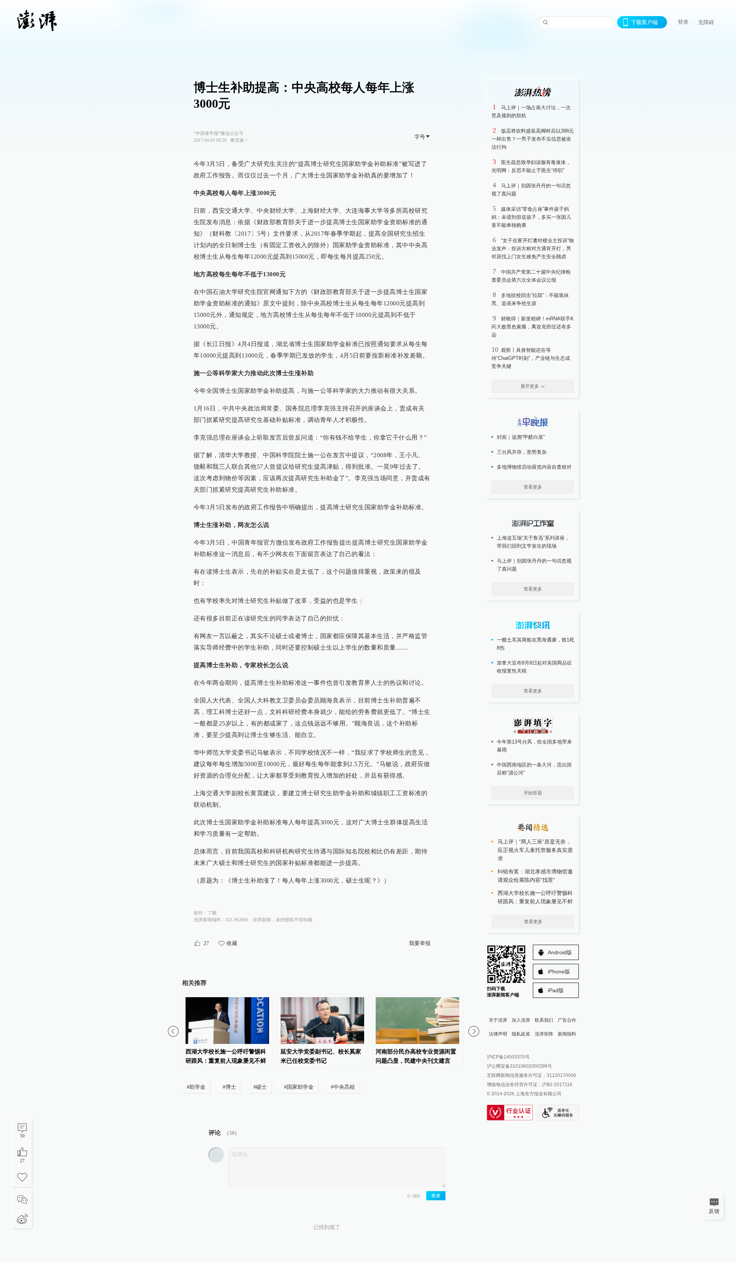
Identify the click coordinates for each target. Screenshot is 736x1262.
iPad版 (556, 990)
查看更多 (533, 487)
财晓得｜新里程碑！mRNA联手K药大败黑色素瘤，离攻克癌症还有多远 (532, 327)
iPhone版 (559, 971)
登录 (683, 22)
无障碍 (706, 22)
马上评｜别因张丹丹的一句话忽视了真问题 (534, 565)
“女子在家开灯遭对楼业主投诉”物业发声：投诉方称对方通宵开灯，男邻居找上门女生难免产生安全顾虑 (532, 248)
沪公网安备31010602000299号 (519, 1066)
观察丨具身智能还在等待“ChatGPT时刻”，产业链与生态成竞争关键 (530, 358)
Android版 (560, 952)
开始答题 (533, 793)
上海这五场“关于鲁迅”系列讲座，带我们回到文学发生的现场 (533, 542)
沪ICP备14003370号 (508, 1057)
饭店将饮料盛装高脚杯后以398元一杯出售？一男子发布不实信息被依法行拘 (532, 139)
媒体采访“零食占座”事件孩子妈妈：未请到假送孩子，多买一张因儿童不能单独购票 (531, 217)
